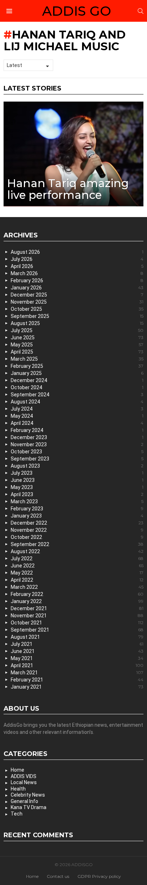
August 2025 (77, 323)
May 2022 (77, 573)
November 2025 (77, 302)
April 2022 (77, 580)
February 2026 (77, 280)
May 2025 (77, 345)
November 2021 (77, 615)
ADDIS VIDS (23, 776)
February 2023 (77, 508)
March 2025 (77, 359)
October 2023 (77, 451)
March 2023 (77, 501)
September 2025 (77, 316)
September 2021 (77, 630)
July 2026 (77, 259)
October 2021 (77, 623)
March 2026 (77, 273)
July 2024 (77, 409)
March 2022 (77, 587)
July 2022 (77, 558)
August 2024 (77, 402)
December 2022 (77, 523)
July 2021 (77, 644)
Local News (24, 782)
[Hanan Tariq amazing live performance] (73, 154)
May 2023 (77, 487)
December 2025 (77, 295)
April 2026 (77, 266)
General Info (24, 801)
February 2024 (77, 430)
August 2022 (77, 551)
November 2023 (77, 444)
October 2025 (77, 309)
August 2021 (77, 637)
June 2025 (77, 337)
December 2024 (77, 380)
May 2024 (77, 416)
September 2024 (77, 394)
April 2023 (77, 494)
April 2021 (77, 665)
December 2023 (77, 437)
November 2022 (77, 530)
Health (18, 789)
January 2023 (77, 516)
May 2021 (77, 658)
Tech (16, 814)
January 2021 (77, 687)
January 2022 (77, 601)
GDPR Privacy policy (99, 876)
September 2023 (77, 459)
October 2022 (77, 537)
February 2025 (77, 366)
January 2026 (77, 287)
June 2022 (77, 565)
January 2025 (77, 373)
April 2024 (77, 423)
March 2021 (77, 672)
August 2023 (77, 466)
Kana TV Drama (28, 807)
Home (17, 770)
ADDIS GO (76, 11)
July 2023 (77, 473)
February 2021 (77, 680)
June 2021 (77, 651)
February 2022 (77, 594)
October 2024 (77, 387)
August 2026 (77, 252)
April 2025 (77, 352)
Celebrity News (28, 795)
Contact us (58, 876)
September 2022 (77, 544)
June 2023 (77, 480)
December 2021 (77, 608)
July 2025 (77, 330)
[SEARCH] (140, 11)
